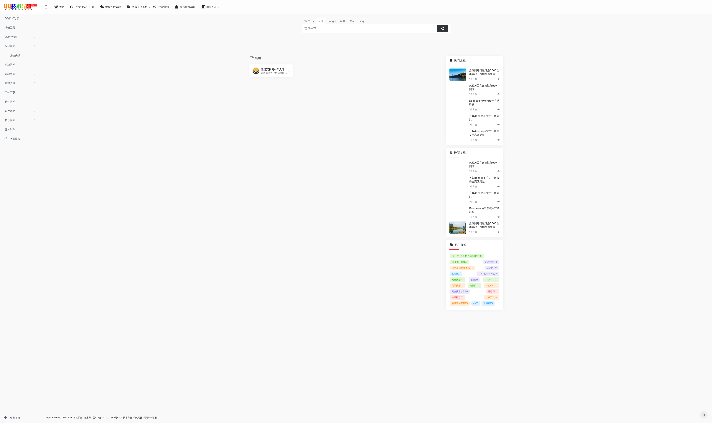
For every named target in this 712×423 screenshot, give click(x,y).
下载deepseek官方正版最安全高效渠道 (484, 132)
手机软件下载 (460, 303)
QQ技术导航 (126, 417)
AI (475, 303)
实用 (456, 273)
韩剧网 (492, 291)
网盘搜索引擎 (460, 291)
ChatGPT (491, 279)
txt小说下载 (459, 261)
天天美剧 (457, 285)
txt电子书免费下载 (463, 267)
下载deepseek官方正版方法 (484, 117)
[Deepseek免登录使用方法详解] (457, 105)
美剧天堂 (491, 261)
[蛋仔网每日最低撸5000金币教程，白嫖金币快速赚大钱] (457, 75)
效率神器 (457, 297)
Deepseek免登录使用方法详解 (484, 102)
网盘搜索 (457, 279)
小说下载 (491, 297)
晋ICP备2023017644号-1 (106, 417)
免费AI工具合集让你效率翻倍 (483, 87)
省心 (474, 279)
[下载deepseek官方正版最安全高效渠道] (457, 135)
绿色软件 (491, 285)
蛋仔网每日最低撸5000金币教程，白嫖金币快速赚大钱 (484, 72)
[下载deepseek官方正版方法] (457, 120)
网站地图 (138, 417)
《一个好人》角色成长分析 (467, 255)
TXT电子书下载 (488, 273)
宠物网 (474, 285)
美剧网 (492, 267)
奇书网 (488, 303)
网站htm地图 (150, 417)
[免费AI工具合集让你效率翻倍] (457, 90)
